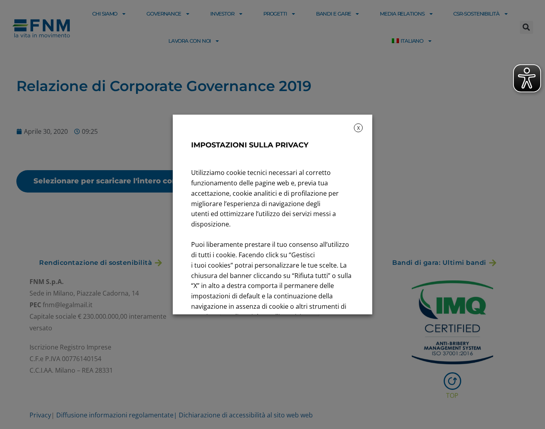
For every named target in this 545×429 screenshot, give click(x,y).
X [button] (358, 128)
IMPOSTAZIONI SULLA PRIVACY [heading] (249, 145)
